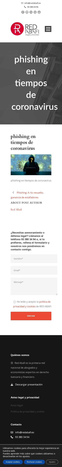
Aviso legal (17, 405)
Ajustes (52, 462)
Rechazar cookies (34, 462)
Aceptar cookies (13, 462)
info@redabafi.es (32, 3)
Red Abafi (16, 209)
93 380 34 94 (32, 6)
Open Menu (48, 29)
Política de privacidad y (27, 411)
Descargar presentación (28, 384)
